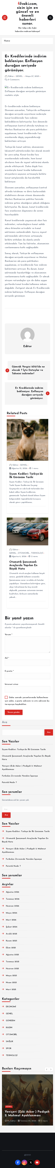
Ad (7, 658)
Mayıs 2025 (11, 976)
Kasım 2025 (11, 941)
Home (7, 41)
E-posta (9, 671)
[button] (47, 1069)
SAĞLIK (9, 1041)
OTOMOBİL (23, 553)
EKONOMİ (11, 1007)
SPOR (8, 1048)
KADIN (9, 1028)
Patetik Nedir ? (9, 782)
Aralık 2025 (11, 934)
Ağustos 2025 (12, 955)
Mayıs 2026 (11, 913)
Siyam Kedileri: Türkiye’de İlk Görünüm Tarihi (24, 749)
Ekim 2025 (11, 948)
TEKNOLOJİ (37, 553)
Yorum (8, 635)
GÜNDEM (10, 1021)
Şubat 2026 (11, 927)
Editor (11, 76)
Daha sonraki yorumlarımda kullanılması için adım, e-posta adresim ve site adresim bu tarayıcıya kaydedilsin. (27, 701)
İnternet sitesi (11, 684)
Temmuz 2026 (12, 899)
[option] (27, 1100)
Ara (4, 722)
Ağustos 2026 (12, 892)
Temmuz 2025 (12, 962)
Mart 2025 (11, 989)
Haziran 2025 (12, 969)
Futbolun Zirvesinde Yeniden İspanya (20, 776)
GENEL (19, 76)
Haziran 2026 (12, 906)
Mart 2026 (11, 920)
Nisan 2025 (11, 983)
